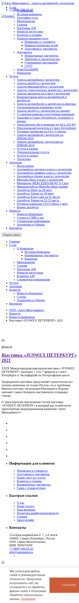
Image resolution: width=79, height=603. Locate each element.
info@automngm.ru (21, 552)
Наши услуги (25, 506)
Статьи (21, 296)
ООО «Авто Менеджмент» (26, 310)
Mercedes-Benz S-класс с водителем (40, 179)
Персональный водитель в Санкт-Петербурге (46, 128)
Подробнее (28, 599)
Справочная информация (33, 221)
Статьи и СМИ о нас (30, 217)
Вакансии (31, 258)
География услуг (28, 17)
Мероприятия (26, 21)
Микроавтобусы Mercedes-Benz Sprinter (42, 186)
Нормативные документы (41, 55)
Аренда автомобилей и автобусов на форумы (46, 104)
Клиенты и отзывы (29, 35)
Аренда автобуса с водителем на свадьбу (43, 110)
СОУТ (29, 66)
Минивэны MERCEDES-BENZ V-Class (42, 183)
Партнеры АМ (26, 28)
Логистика (24, 159)
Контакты (15, 228)
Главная (14, 241)
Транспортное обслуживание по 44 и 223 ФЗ (46, 124)
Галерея (22, 24)
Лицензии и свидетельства (42, 59)
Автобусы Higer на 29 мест (34, 190)
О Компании (25, 248)
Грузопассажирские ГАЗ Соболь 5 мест (42, 203)
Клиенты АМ (26, 276)
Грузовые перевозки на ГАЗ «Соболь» (42, 131)
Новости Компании (30, 214)
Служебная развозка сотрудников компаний (45, 114)
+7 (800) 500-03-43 (21, 9)
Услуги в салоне (27, 148)
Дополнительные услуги (33, 152)
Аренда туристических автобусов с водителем (47, 90)
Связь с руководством (31, 488)
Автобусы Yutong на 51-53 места (38, 200)
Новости (15, 210)
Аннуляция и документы (41, 48)
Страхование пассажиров (41, 62)
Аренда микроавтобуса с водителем (40, 86)
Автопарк (15, 162)
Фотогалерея (25, 166)
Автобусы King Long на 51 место (38, 197)
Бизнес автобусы (28, 207)
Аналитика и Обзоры (31, 224)
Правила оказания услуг (33, 38)
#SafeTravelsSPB (27, 69)
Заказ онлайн (25, 520)
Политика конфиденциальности (38, 513)
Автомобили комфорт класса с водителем (44, 172)
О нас (13, 7)
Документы (24, 52)
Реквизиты (24, 72)
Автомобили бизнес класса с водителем (43, 176)
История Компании (37, 252)
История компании (29, 14)
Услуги (13, 76)
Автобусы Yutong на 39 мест (35, 193)
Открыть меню (11, 234)
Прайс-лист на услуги (31, 477)
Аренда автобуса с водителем (36, 83)
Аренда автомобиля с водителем (38, 79)
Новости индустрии (30, 31)
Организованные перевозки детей (39, 107)
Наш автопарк (26, 509)
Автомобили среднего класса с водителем (44, 169)
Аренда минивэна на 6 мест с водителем (43, 93)
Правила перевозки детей (41, 45)
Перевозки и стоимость (40, 41)
